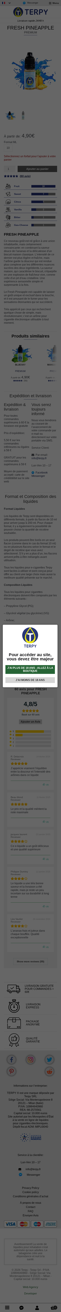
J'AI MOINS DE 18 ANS (30, 680)
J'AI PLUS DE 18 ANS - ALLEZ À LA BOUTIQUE (30, 669)
